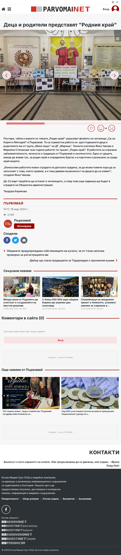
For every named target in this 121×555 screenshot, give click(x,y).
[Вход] (115, 9)
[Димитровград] (19, 526)
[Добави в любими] (91, 128)
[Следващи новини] (113, 293)
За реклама (85, 498)
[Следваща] (114, 75)
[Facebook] (6, 509)
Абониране (24, 226)
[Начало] (3, 9)
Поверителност (10, 498)
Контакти (104, 452)
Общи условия (31, 498)
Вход (106, 9)
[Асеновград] (17, 534)
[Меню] (9, 9)
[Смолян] (18, 539)
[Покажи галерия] (117, 38)
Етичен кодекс (51, 498)
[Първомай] (60, 9)
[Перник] (13, 543)
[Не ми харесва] (113, 128)
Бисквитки (69, 498)
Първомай (13, 203)
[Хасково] (14, 522)
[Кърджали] (17, 530)
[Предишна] (6, 75)
